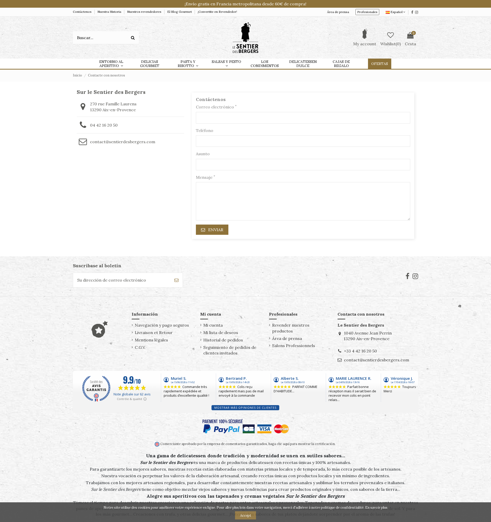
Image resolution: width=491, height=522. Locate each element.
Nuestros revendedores (144, 12)
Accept (245, 515)
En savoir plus (376, 507)
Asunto (203, 153)
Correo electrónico (216, 106)
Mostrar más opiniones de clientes (245, 407)
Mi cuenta (213, 325)
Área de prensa (338, 12)
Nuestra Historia (109, 12)
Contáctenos (82, 12)
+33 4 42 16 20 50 (360, 350)
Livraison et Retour (154, 332)
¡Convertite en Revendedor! (217, 12)
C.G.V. (140, 347)
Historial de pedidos (223, 339)
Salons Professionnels (293, 345)
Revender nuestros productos (290, 328)
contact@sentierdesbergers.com (122, 141)
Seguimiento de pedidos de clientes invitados (229, 350)
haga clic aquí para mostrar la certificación (301, 444)
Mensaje (205, 177)
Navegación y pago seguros (162, 325)
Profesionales (367, 12)
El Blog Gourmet (180, 12)
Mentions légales (151, 339)
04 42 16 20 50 (104, 125)
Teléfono (204, 130)
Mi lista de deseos (220, 332)
